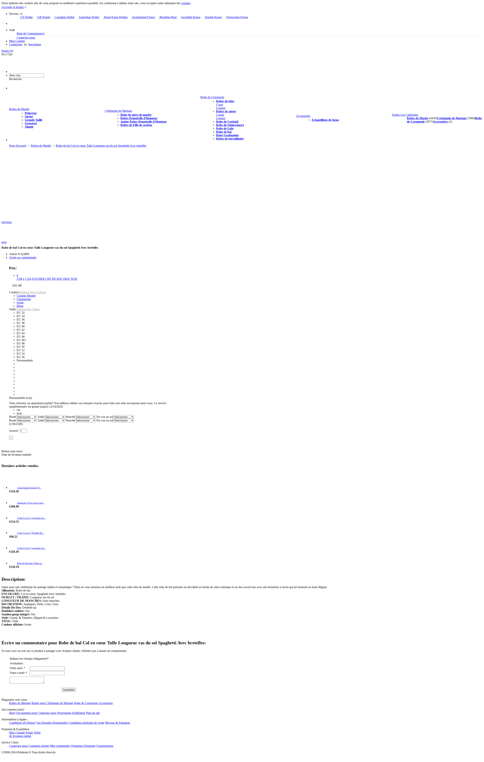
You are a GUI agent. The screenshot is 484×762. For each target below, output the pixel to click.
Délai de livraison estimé (24, 734)
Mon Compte (17, 41)
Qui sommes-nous (26, 713)
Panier (7, 50)
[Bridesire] (30, 71)
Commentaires (104, 745)
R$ (54, 278)
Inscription (34, 44)
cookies (185, 3)
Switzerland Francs (143, 17)
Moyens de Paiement (117, 722)
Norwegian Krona (237, 17)
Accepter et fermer (14, 7)
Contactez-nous (26, 37)
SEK (59, 278)
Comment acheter (38, 745)
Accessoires (303, 116)
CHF (48, 278)
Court (219, 104)
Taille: (12, 309)
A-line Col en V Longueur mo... (31, 518)
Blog (12, 713)
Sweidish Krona (190, 17)
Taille (40, 416)
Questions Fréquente (83, 745)
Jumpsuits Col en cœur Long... (31, 503)
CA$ (28, 278)
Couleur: (14, 292)
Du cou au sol (104, 416)
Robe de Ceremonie (212, 97)
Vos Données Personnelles (52, 722)
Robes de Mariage (20, 703)
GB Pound (43, 17)
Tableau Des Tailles (28, 309)
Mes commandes (60, 745)
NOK (74, 278)
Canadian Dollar (64, 17)
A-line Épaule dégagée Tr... (29, 487)
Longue (220, 108)
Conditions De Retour (22, 722)
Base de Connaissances (30, 33)
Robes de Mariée (19, 109)
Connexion (15, 44)
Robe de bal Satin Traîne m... (30, 563)
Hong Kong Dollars (115, 17)
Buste (12, 416)
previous (7, 222)
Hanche (70, 416)
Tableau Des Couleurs (32, 292)
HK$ (41, 278)
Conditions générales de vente (86, 722)
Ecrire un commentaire (22, 257)
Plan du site (93, 713)
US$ (19, 278)
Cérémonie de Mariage (118, 110)
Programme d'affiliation (71, 713)
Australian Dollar (88, 17)
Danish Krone (213, 17)
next (4, 242)
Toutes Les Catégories (405, 114)
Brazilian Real (168, 17)
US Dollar (26, 17)
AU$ (35, 278)
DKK (66, 278)
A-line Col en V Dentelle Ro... (30, 533)
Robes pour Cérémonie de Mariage (52, 703)
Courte (220, 114)
